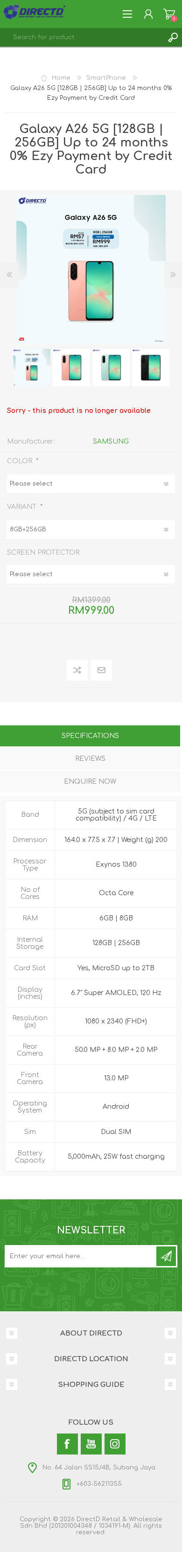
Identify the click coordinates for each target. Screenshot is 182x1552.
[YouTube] (91, 1444)
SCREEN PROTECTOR (43, 552)
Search (172, 37)
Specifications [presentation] (90, 735)
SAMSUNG (111, 441)
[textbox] (81, 37)
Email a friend (101, 671)
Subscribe (166, 1256)
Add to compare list (78, 671)
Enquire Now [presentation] (90, 781)
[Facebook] (67, 1444)
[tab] (90, 736)
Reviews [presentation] (90, 758)
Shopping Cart (169, 14)
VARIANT (22, 506)
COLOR (20, 460)
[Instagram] (115, 1444)
